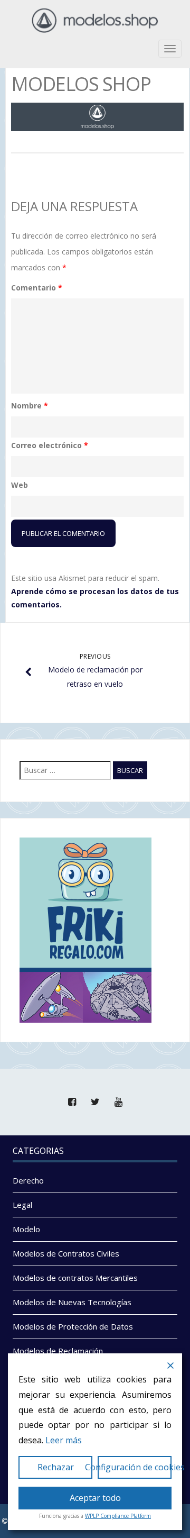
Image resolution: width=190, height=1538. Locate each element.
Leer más (63, 1440)
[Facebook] (71, 1102)
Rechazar (55, 1467)
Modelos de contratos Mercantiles (75, 1277)
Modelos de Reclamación (58, 1350)
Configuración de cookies (135, 1467)
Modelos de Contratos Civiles (66, 1253)
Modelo (26, 1229)
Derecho (28, 1180)
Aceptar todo (95, 1498)
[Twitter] (95, 1102)
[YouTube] (118, 1102)
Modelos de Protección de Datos (73, 1326)
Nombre (29, 406)
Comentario (36, 288)
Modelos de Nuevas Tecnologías (72, 1302)
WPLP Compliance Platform (118, 1515)
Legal (22, 1204)
